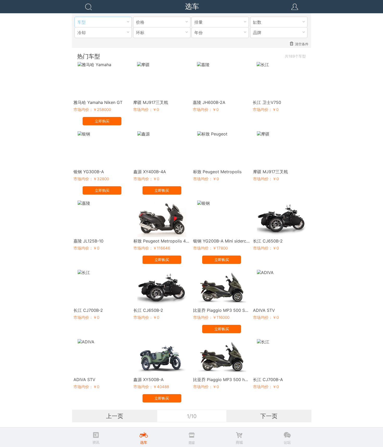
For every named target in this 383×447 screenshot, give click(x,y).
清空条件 (301, 44)
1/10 (192, 416)
